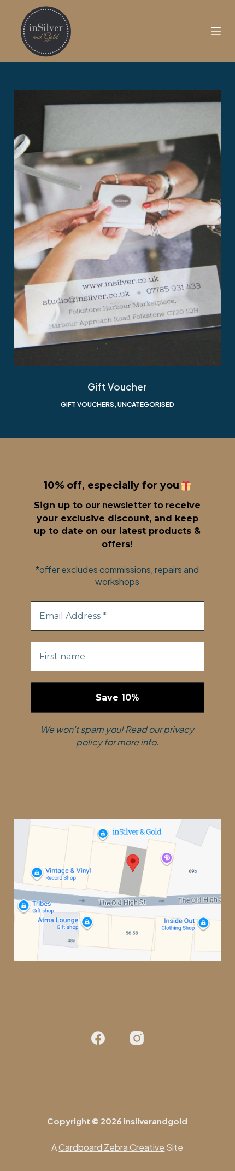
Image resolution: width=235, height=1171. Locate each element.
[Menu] (216, 31)
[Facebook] (98, 1038)
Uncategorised (146, 404)
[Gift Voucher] (117, 228)
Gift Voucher (117, 387)
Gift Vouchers (87, 404)
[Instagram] (137, 1038)
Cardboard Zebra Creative (111, 1147)
